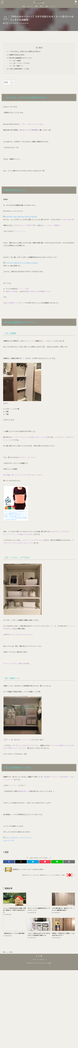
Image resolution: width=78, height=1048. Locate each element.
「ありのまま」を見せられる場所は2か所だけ (25, 51)
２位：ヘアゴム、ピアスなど (21, 63)
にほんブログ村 (8, 840)
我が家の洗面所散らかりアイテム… (21, 58)
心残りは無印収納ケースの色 (19, 69)
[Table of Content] (12, 82)
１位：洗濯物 (17, 61)
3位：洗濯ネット (18, 66)
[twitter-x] (39, 956)
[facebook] (37, 956)
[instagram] (41, 956)
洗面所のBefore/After (16, 55)
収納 (6, 23)
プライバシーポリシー (39, 959)
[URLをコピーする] (69, 861)
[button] (9, 861)
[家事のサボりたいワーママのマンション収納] (39, 2)
